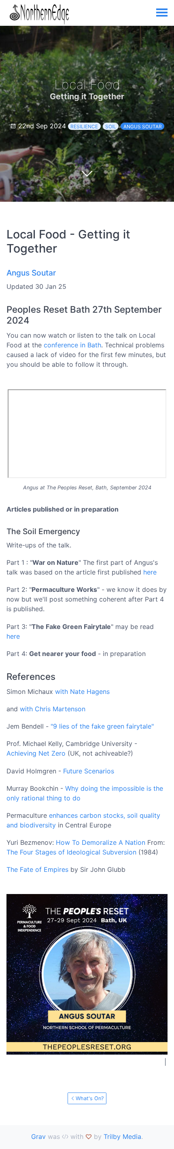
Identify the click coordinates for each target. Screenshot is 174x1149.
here (150, 572)
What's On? (90, 1098)
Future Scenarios (88, 771)
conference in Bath (72, 345)
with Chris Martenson (52, 709)
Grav (38, 1136)
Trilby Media (122, 1136)
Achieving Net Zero (36, 753)
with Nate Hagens (82, 691)
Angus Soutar (142, 126)
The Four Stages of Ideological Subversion (71, 852)
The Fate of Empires (37, 869)
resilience (84, 126)
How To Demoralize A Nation (100, 842)
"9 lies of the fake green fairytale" (102, 726)
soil (110, 126)
